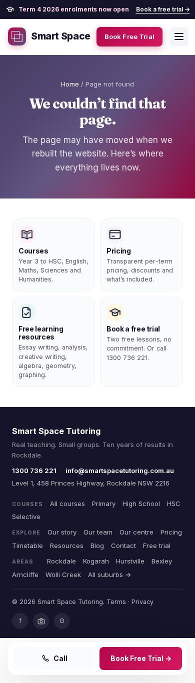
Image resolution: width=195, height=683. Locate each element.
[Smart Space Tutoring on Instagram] (41, 621)
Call (61, 658)
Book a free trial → (163, 9)
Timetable (27, 546)
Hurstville (130, 561)
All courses (67, 504)
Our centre (137, 532)
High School (141, 504)
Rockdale (61, 561)
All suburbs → (109, 574)
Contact (123, 546)
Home (70, 84)
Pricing (171, 532)
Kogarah (96, 561)
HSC (173, 504)
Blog (97, 546)
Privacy (143, 602)
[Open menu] (179, 36)
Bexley (162, 561)
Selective (26, 516)
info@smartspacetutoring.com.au (120, 470)
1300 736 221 (34, 470)
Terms (116, 602)
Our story (62, 532)
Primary (104, 504)
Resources (67, 546)
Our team (98, 532)
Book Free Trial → (141, 658)
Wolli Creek (63, 574)
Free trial (156, 546)
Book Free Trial (129, 36)
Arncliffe (25, 574)
